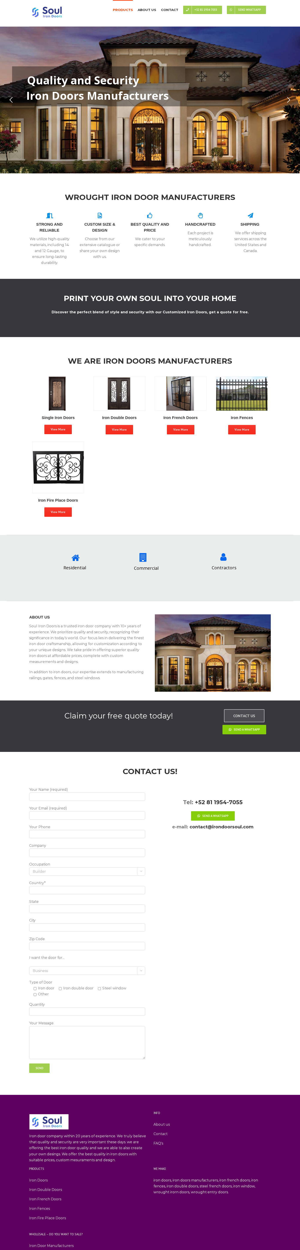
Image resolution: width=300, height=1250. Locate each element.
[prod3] (180, 379)
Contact (161, 1134)
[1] (58, 445)
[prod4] (241, 379)
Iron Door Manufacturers (51, 1246)
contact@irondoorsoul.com (220, 826)
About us (162, 1124)
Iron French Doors (45, 1199)
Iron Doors (38, 1180)
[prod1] (119, 379)
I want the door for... (46, 958)
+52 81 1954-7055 (219, 802)
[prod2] (58, 379)
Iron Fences (39, 1208)
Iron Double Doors (45, 1190)
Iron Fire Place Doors (47, 1218)
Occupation (39, 864)
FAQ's (158, 1143)
